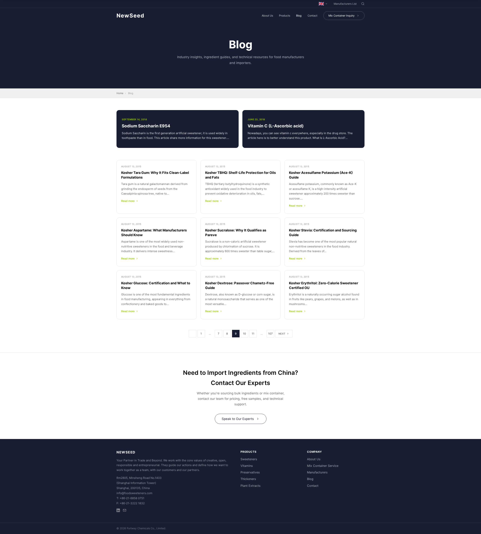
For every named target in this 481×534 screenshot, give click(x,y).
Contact (312, 15)
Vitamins (246, 466)
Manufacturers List (345, 3)
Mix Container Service (322, 466)
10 (244, 333)
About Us (267, 15)
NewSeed (130, 15)
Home (119, 93)
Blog (299, 15)
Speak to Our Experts (238, 419)
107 (270, 333)
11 (253, 333)
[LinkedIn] (118, 510)
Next (281, 333)
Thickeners (248, 479)
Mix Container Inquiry (341, 15)
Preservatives (250, 472)
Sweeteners (248, 459)
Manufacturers (317, 472)
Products (284, 15)
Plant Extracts (250, 486)
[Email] (124, 510)
